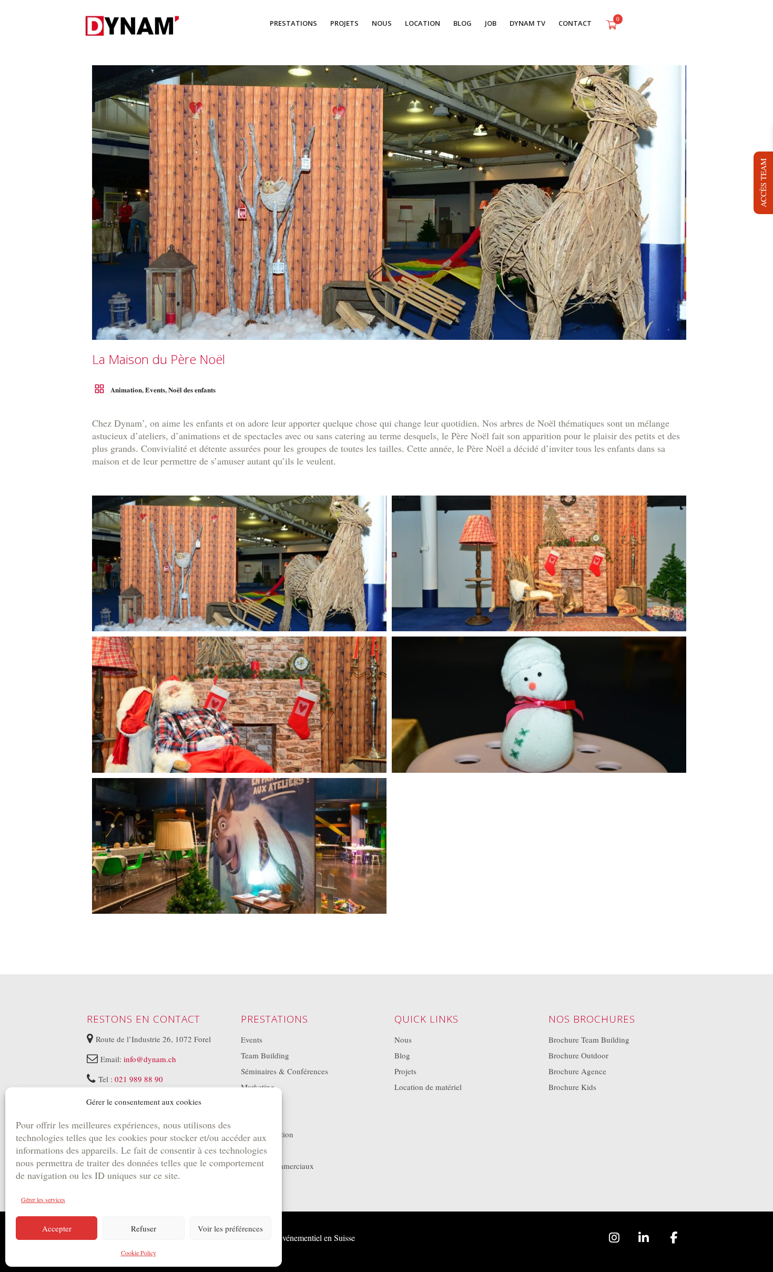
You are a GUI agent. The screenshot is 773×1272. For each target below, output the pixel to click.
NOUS (382, 23)
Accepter (57, 1228)
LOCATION (422, 23)
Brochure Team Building (588, 1039)
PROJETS (344, 23)
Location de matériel (428, 1087)
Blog (402, 1055)
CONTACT (575, 23)
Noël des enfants (192, 390)
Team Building (265, 1055)
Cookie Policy (138, 1252)
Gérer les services (43, 1199)
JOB (490, 23)
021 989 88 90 (139, 1079)
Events (155, 390)
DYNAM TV (527, 23)
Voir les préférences (230, 1228)
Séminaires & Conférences (284, 1071)
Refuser (143, 1228)
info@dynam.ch (150, 1059)
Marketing (257, 1087)
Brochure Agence (577, 1071)
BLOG (462, 23)
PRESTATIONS (293, 23)
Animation (126, 390)
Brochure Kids (572, 1087)
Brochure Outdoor (578, 1055)
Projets (405, 1071)
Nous (403, 1039)
